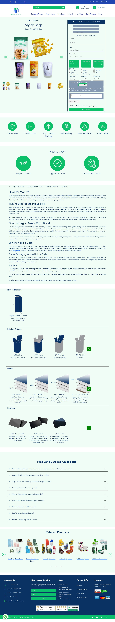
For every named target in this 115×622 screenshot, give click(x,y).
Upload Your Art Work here (79, 82)
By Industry (61, 14)
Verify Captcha (73, 101)
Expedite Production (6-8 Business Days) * (83, 90)
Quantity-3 (96, 76)
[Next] (89, 349)
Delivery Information (82, 589)
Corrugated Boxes (63, 587)
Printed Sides (73, 54)
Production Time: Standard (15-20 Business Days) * (86, 88)
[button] (3, 554)
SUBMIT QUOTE (86, 109)
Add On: (71, 68)
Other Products (91, 14)
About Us (79, 585)
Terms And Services (82, 597)
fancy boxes (16, 250)
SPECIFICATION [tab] (19, 187)
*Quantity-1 (72, 76)
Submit (44, 598)
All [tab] (10, 187)
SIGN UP (92, 1)
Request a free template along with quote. (84, 106)
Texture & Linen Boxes (65, 598)
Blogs (100, 14)
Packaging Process (37, 14)
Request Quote (101, 7)
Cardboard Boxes (63, 584)
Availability (72, 39)
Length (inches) (72, 62)
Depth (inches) (98, 61)
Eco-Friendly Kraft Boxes (65, 589)
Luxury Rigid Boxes (64, 592)
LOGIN (97, 1)
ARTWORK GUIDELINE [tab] (35, 187)
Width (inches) (86, 61)
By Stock (70, 14)
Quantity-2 (84, 76)
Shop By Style (50, 14)
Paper (70, 47)
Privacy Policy (80, 593)
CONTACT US (104, 1)
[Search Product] (63, 8)
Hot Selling (79, 14)
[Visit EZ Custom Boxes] (29, 20)
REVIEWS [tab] (64, 187)
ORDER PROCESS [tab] (52, 187)
